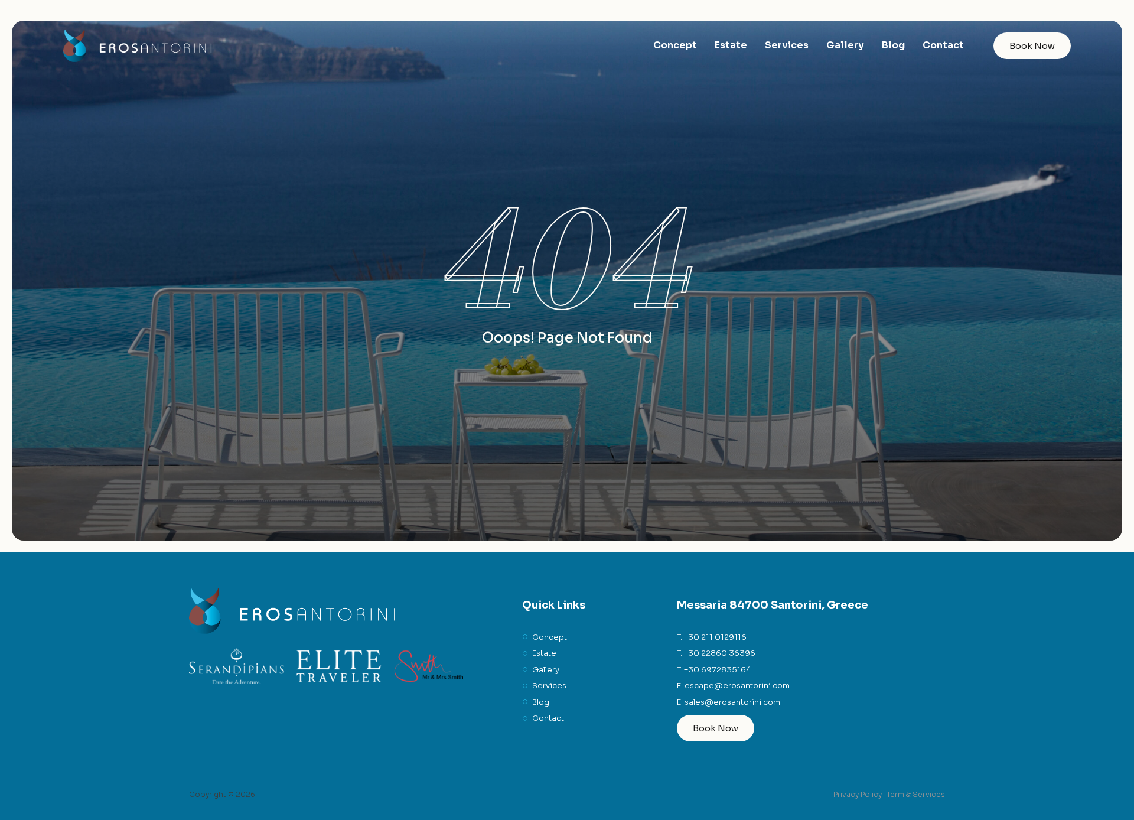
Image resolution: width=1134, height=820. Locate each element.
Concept (675, 45)
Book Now (1032, 45)
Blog (893, 45)
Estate (731, 45)
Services (787, 45)
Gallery (845, 45)
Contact (943, 45)
